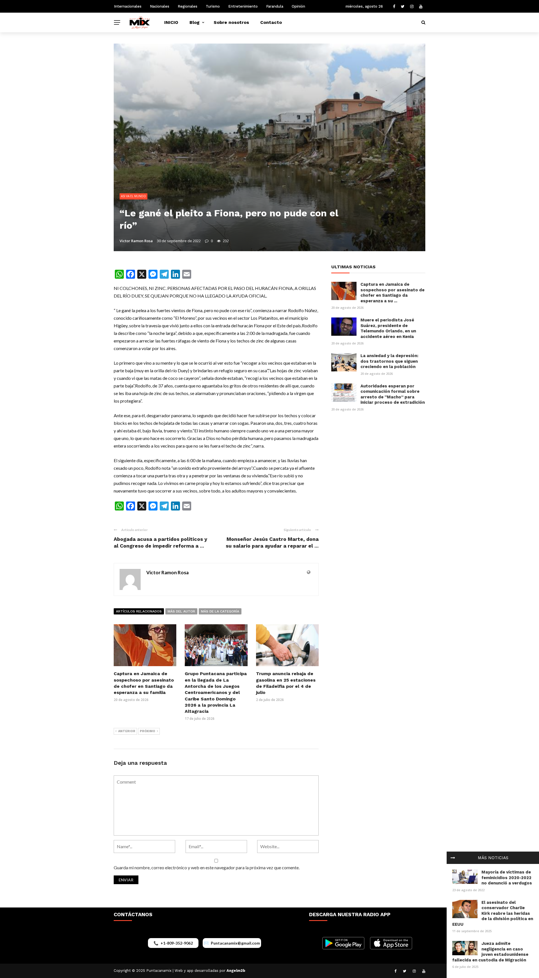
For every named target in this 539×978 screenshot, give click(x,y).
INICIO (171, 22)
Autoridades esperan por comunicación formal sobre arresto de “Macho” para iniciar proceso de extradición (392, 394)
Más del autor (181, 611)
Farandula (274, 6)
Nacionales (159, 6)
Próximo (147, 731)
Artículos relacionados (139, 611)
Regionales (187, 6)
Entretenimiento (243, 6)
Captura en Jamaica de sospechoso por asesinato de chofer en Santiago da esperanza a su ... (392, 292)
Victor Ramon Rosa (136, 240)
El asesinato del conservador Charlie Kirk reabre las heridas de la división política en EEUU (492, 913)
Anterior (126, 731)
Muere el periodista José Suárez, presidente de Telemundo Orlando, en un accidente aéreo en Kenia (388, 328)
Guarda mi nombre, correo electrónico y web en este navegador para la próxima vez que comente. (207, 867)
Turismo (213, 6)
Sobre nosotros (231, 22)
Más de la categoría (220, 611)
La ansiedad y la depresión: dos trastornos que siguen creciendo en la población (389, 361)
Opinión (298, 6)
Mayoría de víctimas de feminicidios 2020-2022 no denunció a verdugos (506, 878)
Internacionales (127, 6)
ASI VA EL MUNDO (133, 196)
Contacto (271, 22)
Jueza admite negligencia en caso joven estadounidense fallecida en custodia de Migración (490, 952)
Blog (194, 22)
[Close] (453, 858)
